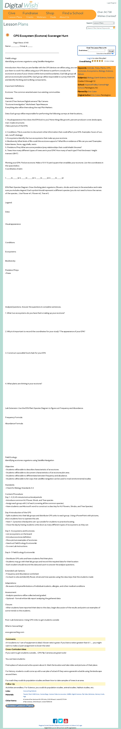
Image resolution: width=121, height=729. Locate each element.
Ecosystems (92, 71)
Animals (90, 68)
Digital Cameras (76, 694)
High (24, 696)
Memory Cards (99, 694)
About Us (64, 16)
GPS (108, 68)
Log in (89, 58)
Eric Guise (92, 91)
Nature (81, 74)
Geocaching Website (29, 691)
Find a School (73, 13)
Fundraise (30, 13)
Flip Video (85, 694)
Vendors (51, 725)
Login (108, 3)
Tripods (25, 694)
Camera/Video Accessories (57, 694)
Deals (53, 16)
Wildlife (69, 694)
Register (113, 3)
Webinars (41, 16)
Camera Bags (44, 694)
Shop (50, 13)
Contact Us (67, 725)
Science (109, 71)
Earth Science (100, 77)
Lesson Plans (15, 16)
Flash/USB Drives (33, 694)
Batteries (92, 694)
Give (11, 13)
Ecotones (82, 71)
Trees (97, 68)
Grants (29, 16)
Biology (102, 71)
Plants (103, 68)
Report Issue (59, 725)
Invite (46, 725)
